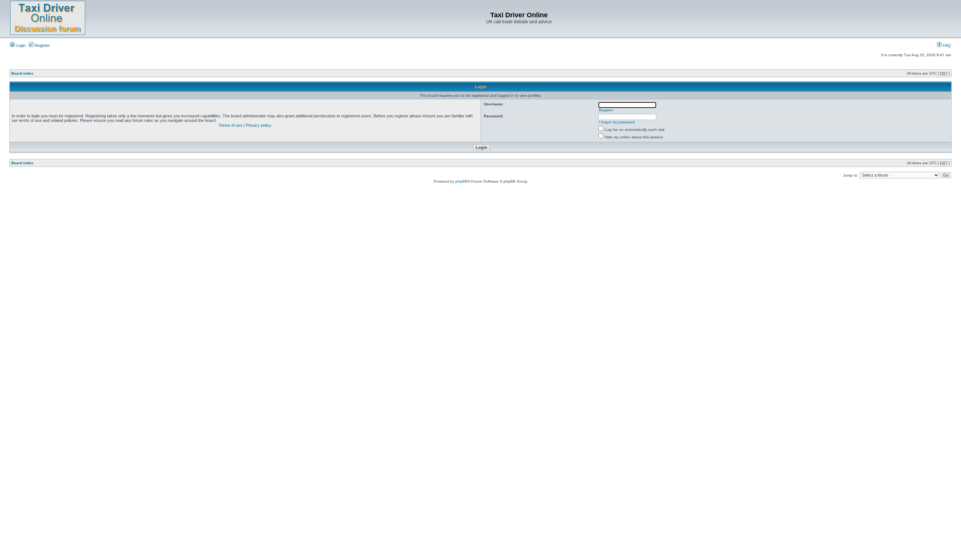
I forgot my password (617, 122)
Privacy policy (258, 125)
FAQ (946, 45)
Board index (22, 73)
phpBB (461, 181)
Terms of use (230, 125)
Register (41, 45)
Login (20, 45)
